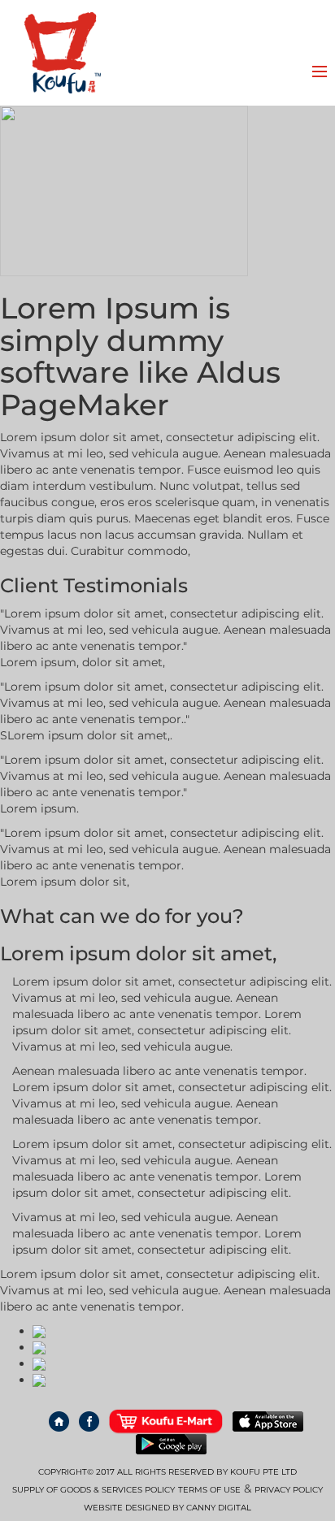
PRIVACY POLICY (289, 1489)
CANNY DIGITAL (218, 1507)
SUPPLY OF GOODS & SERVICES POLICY (93, 1489)
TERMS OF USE (209, 1489)
